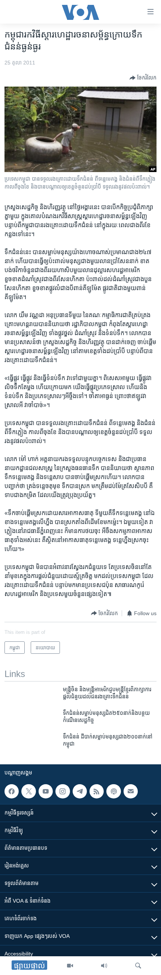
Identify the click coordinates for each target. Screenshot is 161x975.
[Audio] (104, 965)
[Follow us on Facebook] (11, 791)
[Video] (70, 965)
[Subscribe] (131, 791)
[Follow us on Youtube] (46, 791)
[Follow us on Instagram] (62, 791)
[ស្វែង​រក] (138, 965)
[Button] (143, 77)
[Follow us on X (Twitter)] (28, 791)
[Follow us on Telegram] (80, 791)
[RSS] (96, 791)
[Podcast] (113, 791)
